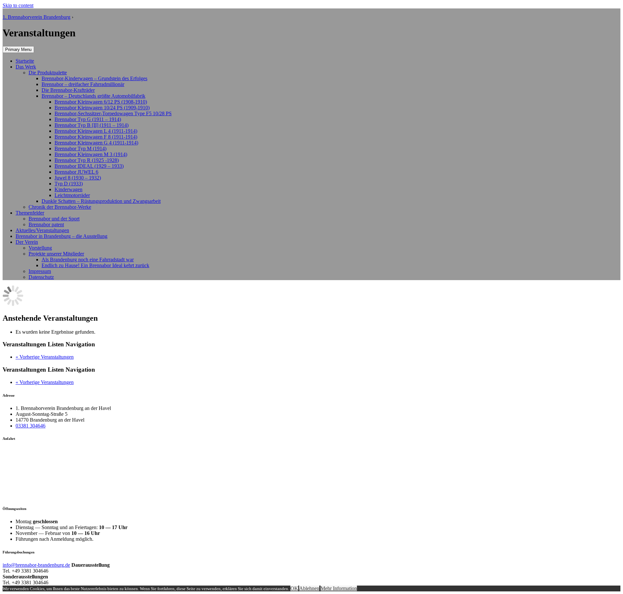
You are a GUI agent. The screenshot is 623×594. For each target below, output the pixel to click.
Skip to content (18, 5)
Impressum (40, 271)
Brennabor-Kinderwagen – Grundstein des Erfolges (94, 78)
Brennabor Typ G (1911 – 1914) (88, 119)
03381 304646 (30, 425)
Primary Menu (18, 49)
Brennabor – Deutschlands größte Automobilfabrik (93, 96)
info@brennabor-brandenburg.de (36, 565)
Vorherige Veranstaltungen (45, 357)
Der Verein (27, 242)
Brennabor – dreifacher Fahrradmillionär (83, 84)
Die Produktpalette (48, 72)
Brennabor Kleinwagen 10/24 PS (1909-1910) (102, 107)
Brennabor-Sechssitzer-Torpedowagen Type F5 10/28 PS (113, 113)
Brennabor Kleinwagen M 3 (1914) (91, 154)
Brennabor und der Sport (54, 218)
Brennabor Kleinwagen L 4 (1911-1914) (96, 131)
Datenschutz (41, 277)
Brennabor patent (46, 224)
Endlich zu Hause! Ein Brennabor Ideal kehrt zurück (95, 265)
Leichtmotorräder (72, 195)
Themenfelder (30, 213)
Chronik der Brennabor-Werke (60, 207)
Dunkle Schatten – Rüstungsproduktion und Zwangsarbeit (101, 201)
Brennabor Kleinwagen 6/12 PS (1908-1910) (101, 102)
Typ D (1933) (69, 183)
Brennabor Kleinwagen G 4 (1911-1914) (96, 142)
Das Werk (26, 66)
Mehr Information (339, 588)
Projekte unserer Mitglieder (56, 253)
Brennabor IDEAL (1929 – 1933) (89, 166)
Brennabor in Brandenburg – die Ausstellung (61, 236)
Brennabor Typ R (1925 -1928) (87, 160)
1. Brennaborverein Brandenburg (36, 17)
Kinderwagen (68, 189)
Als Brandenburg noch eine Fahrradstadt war (88, 259)
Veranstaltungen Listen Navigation (49, 344)
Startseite (25, 61)
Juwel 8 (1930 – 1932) (78, 177)
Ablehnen (309, 588)
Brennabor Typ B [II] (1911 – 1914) (91, 125)
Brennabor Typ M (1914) (80, 148)
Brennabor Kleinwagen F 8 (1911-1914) (96, 137)
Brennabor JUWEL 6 (76, 172)
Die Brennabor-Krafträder (68, 90)
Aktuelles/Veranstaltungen (42, 230)
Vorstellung (40, 248)
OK (294, 588)
